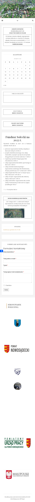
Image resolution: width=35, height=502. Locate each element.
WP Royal (22, 499)
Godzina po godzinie (9, 230)
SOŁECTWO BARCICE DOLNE (17, 7)
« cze (4, 85)
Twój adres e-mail (9, 258)
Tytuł (5, 265)
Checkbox (8, 285)
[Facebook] (1, 251)
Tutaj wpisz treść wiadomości (13, 272)
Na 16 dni (17, 230)
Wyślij (6, 290)
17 (5, 75)
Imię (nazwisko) (9, 252)
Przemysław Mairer (12, 189)
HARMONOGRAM (17, 44)
